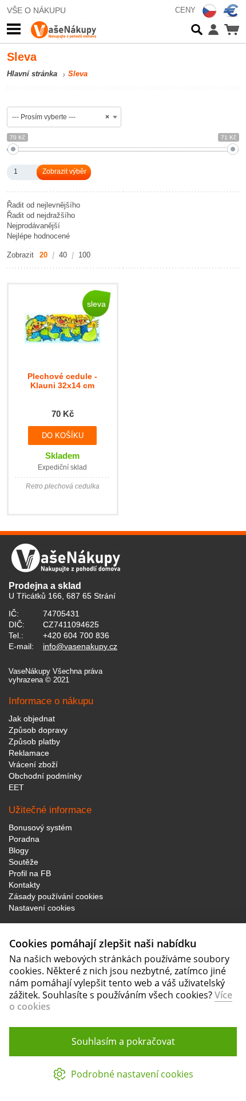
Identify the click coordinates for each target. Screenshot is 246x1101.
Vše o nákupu (36, 10)
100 (84, 255)
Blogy (19, 850)
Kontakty (24, 884)
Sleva (78, 73)
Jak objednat (32, 718)
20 (43, 255)
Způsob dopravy (38, 730)
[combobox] (64, 117)
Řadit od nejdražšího (41, 215)
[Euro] (231, 11)
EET (16, 787)
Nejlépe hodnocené (38, 236)
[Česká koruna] (209, 11)
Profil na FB (30, 873)
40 (63, 255)
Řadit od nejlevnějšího (43, 205)
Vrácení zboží (33, 764)
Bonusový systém (40, 827)
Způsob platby (34, 741)
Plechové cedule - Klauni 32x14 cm (62, 381)
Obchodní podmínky (45, 775)
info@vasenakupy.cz (80, 646)
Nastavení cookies (42, 907)
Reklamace (29, 753)
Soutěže (23, 861)
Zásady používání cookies (56, 896)
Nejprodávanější (33, 225)
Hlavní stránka (32, 73)
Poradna (24, 839)
